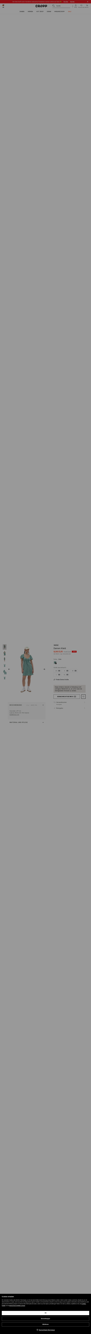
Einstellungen (45, 1318)
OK (45, 1313)
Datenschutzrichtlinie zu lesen (17, 1305)
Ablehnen (45, 1324)
